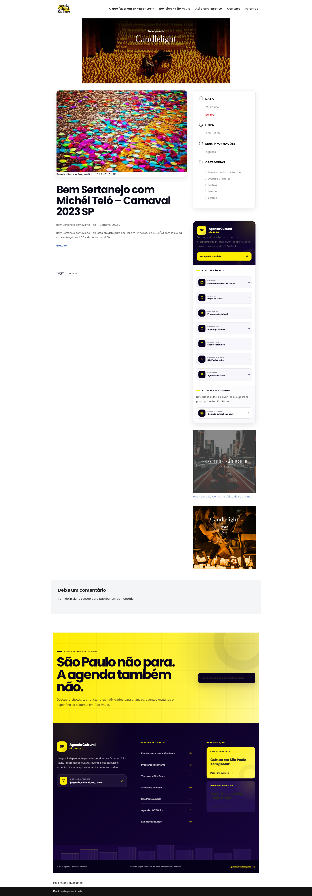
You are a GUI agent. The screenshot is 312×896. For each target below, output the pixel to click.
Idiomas (251, 9)
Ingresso (210, 152)
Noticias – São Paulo (174, 9)
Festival (212, 185)
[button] (153, 8)
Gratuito (61, 245)
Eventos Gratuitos (219, 179)
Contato (233, 9)
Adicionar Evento (208, 9)
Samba (212, 198)
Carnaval (72, 273)
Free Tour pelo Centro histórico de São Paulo (222, 496)
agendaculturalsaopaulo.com (242, 867)
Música (212, 191)
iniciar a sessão (80, 599)
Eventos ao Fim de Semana (225, 172)
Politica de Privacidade (68, 882)
